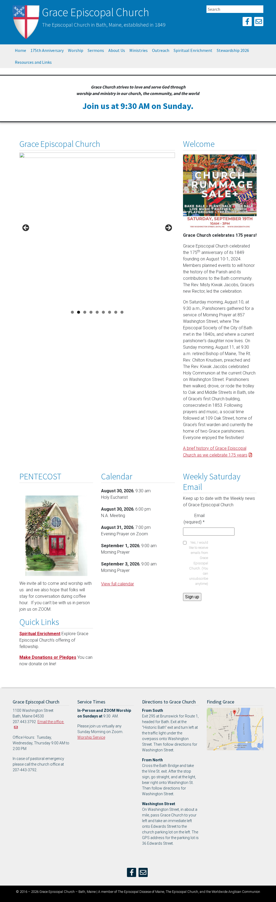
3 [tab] (84, 312)
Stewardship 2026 (233, 50)
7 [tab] (109, 312)
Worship (75, 50)
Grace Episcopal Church (95, 12)
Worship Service (91, 737)
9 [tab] (121, 312)
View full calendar (117, 583)
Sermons (96, 50)
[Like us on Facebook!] (247, 22)
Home (20, 50)
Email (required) (194, 519)
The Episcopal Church (182, 892)
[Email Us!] (258, 22)
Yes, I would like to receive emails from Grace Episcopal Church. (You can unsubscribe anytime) (198, 563)
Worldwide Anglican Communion (236, 892)
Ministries (138, 50)
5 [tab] (97, 312)
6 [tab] (103, 312)
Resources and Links (33, 62)
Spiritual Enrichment (193, 50)
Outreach (160, 50)
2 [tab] (78, 312)
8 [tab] (115, 312)
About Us (116, 50)
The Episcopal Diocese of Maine (141, 892)
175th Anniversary (47, 50)
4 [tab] (90, 312)
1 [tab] (72, 312)
